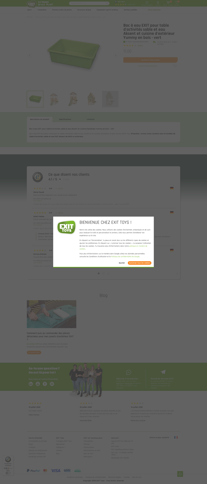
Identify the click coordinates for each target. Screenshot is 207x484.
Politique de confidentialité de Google (125, 256)
